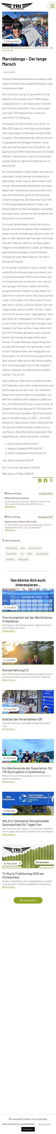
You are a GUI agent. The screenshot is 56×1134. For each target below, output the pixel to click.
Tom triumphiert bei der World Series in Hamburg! (27, 619)
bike (23, 548)
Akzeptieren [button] (28, 1129)
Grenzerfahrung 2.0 (15, 670)
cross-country (28, 48)
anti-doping (11, 548)
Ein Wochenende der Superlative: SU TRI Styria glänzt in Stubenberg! (27, 770)
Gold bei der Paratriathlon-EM (22, 719)
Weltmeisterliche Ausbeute (17, 498)
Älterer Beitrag (13, 517)
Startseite (6, 48)
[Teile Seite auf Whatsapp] (39, 480)
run (21, 553)
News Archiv (28, 900)
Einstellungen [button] (44, 1124)
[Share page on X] (51, 480)
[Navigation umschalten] (52, 6)
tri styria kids (42, 553)
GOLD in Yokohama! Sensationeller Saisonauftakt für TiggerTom (25, 822)
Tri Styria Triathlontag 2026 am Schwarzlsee (23, 875)
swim (29, 553)
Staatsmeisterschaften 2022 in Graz (21, 521)
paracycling (11, 553)
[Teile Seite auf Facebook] (45, 480)
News (16, 48)
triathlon (10, 559)
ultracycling (23, 559)
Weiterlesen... (11, 530)
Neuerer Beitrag (14, 493)
